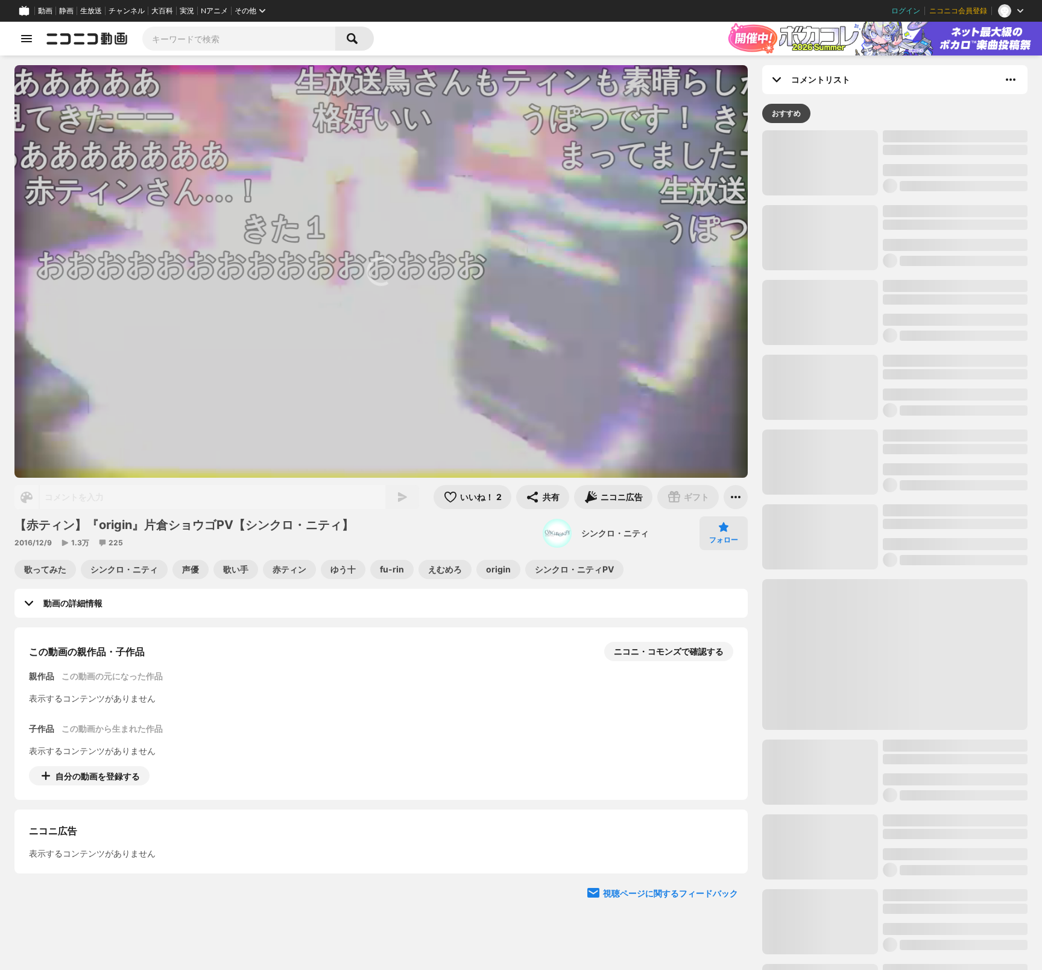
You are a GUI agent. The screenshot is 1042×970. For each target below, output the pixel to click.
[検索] (354, 39)
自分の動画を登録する (97, 776)
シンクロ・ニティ (615, 533)
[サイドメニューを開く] (26, 39)
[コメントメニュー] (1011, 80)
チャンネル (127, 10)
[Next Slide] (723, 888)
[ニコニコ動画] (87, 39)
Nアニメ (214, 10)
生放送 (91, 10)
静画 (66, 10)
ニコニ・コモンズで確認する (669, 651)
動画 (45, 10)
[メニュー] (736, 497)
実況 (187, 10)
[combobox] (238, 39)
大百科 (162, 10)
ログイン (905, 10)
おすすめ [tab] (786, 113)
